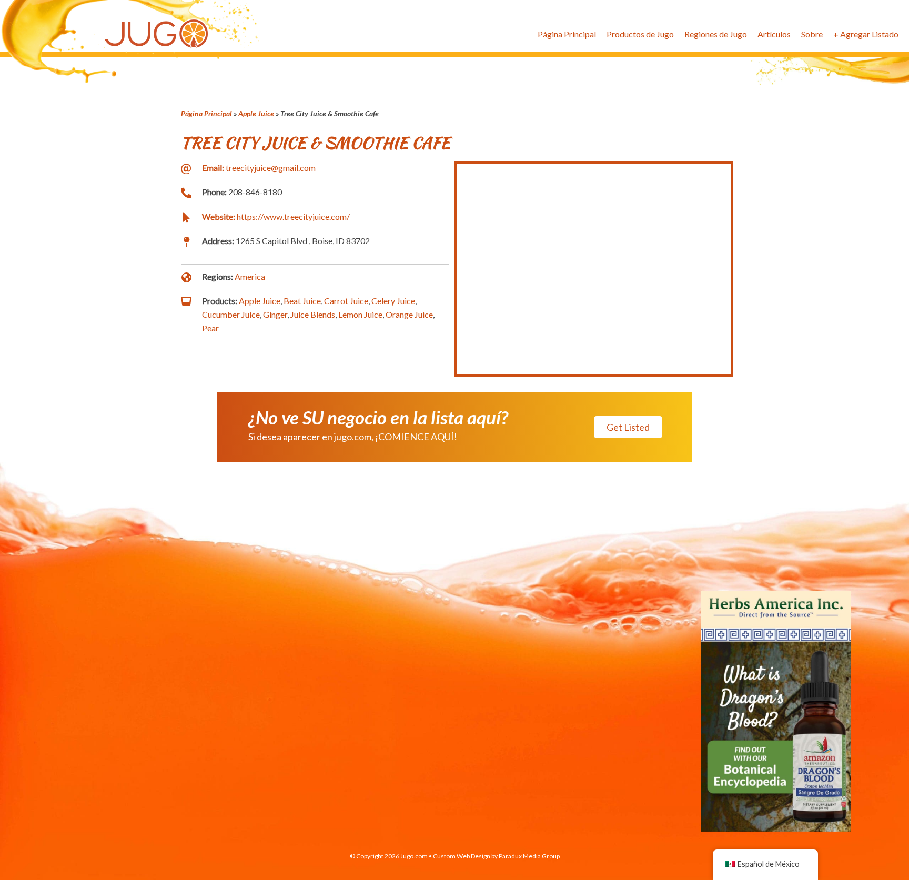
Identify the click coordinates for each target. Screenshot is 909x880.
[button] (628, 427)
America (250, 276)
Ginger (275, 314)
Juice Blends (312, 314)
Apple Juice (256, 113)
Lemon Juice (360, 314)
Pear (210, 328)
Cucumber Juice (231, 314)
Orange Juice (409, 314)
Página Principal (206, 113)
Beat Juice (302, 301)
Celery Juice (393, 301)
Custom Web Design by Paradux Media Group (496, 856)
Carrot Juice (346, 301)
